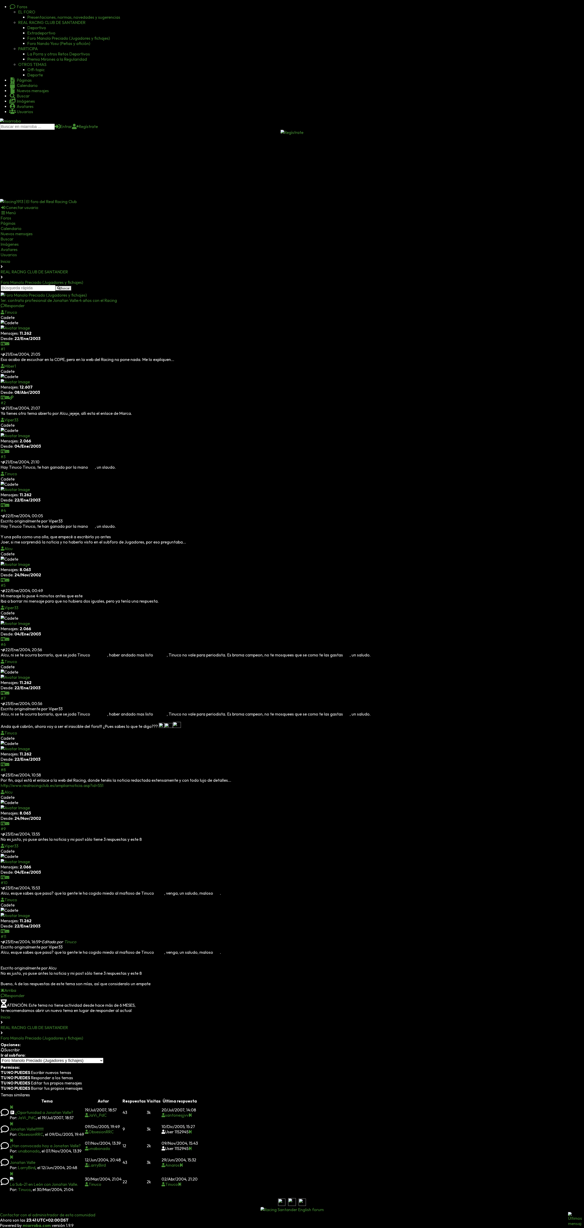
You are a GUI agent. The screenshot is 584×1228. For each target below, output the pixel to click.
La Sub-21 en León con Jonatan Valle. (44, 1184)
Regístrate (88, 126)
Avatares (25, 106)
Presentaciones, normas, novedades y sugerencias (73, 17)
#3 (3, 456)
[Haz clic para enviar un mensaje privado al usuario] (7, 343)
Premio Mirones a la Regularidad (57, 59)
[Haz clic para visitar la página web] (11, 397)
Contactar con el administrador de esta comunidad (47, 1215)
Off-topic (36, 69)
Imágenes (25, 101)
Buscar (23, 96)
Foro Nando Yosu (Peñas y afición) (58, 43)
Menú (11, 212)
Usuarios (24, 111)
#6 (3, 644)
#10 (4, 882)
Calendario (27, 85)
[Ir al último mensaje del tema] (11, 1107)
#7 (3, 698)
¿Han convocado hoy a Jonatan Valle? (45, 1145)
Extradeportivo (41, 33)
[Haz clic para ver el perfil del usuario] (3, 343)
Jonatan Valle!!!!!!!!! (27, 1129)
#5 (3, 585)
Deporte (35, 75)
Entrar (66, 126)
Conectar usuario (22, 207)
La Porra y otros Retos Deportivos (58, 54)
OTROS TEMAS (32, 64)
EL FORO (26, 12)
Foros (21, 6)
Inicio (5, 261)
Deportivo (36, 27)
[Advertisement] (292, 167)
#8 (3, 769)
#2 (3, 402)
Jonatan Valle (22, 1162)
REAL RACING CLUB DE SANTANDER (52, 22)
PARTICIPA (28, 48)
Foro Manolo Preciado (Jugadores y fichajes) (68, 38)
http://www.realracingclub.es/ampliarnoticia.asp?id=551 (52, 785)
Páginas (24, 80)
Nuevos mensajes (32, 90)
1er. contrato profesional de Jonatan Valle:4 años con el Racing (59, 300)
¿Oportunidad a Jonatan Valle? (44, 1112)
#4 (3, 510)
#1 (3, 349)
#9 (3, 828)
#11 (3, 936)
